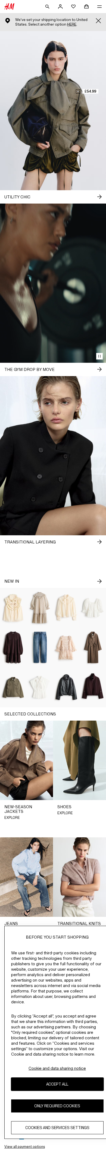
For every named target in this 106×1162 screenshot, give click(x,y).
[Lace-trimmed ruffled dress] (66, 647)
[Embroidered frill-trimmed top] (13, 608)
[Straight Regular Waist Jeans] (40, 647)
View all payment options (24, 1147)
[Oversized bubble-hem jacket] (66, 687)
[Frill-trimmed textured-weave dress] (40, 608)
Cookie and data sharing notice (57, 1068)
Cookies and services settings (57, 1127)
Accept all (57, 1084)
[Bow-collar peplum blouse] (40, 687)
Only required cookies (57, 1105)
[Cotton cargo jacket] (13, 687)
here (71, 24)
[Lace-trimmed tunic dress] (13, 647)
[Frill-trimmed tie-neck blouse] (66, 608)
